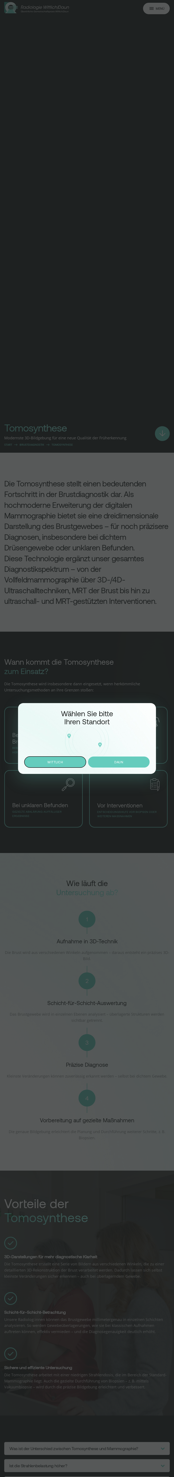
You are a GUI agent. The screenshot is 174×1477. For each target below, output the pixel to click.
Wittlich (55, 762)
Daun (118, 762)
